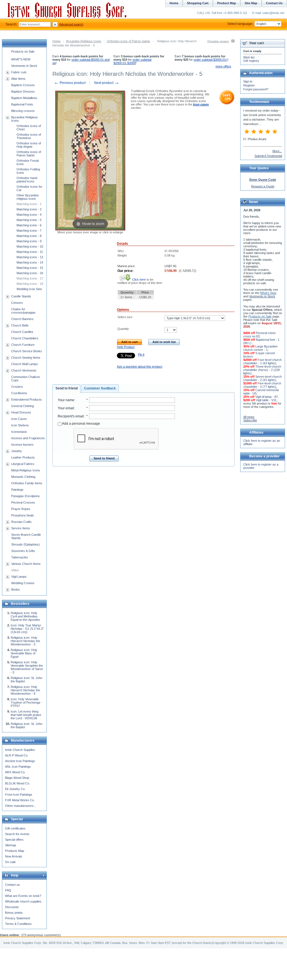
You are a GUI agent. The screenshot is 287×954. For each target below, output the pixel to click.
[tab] (66, 388)
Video (15, 570)
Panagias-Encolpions (25, 496)
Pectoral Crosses (23, 502)
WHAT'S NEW (20, 59)
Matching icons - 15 (30, 267)
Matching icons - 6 (29, 225)
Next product (106, 83)
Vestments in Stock (24, 65)
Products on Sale (22, 51)
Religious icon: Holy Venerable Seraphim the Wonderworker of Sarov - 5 (27, 667)
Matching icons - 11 (30, 251)
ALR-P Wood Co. (16, 755)
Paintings (17, 489)
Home (56, 41)
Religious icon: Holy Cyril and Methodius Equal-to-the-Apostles (25, 616)
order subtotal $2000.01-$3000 (132, 61)
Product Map (226, 3)
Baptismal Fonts (22, 104)
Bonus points (14, 912)
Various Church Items (26, 563)
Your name (66, 400)
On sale (10, 862)
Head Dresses (21, 412)
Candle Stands (21, 296)
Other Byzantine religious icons (28, 197)
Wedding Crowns (22, 583)
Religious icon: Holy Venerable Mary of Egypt (24, 653)
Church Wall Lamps (24, 364)
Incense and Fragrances (28, 438)
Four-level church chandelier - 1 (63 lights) (262, 361)
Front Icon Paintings (18, 794)
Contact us (12, 884)
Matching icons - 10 (30, 246)
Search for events (17, 834)
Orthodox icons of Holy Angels (29, 145)
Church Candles (22, 331)
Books (15, 589)
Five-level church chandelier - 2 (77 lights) (262, 385)
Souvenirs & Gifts (23, 551)
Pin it (141, 354)
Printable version (218, 41)
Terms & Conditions (18, 923)
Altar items (18, 78)
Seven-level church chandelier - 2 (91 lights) (262, 378)
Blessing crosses (23, 110)
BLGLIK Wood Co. (17, 783)
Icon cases (201, 104)
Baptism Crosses (23, 85)
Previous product (69, 83)
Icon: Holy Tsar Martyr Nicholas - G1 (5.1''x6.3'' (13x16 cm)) (27, 629)
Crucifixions (19, 393)
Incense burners (22, 444)
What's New (268, 293)
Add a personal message (80, 424)
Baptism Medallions (24, 98)
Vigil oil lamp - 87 (266, 396)
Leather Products (23, 457)
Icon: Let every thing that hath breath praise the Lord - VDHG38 (26, 715)
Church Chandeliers (24, 338)
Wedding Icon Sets (29, 289)
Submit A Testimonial (268, 156)
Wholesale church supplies (23, 901)
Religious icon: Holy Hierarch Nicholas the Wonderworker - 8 (25, 690)
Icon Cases (19, 418)
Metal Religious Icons (25, 470)
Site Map (251, 3)
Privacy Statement (17, 918)
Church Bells (20, 325)
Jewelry (16, 451)
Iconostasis (19, 431)
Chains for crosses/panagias (23, 310)
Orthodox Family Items (26, 483)
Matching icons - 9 (29, 241)
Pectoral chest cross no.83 (259, 334)
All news (248, 417)
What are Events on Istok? (23, 895)
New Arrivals (13, 856)
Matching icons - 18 (30, 283)
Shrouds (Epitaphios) (25, 544)
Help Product (126, 347)
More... (277, 151)
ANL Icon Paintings (18, 766)
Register (249, 85)
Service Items (20, 528)
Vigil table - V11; (266, 400)
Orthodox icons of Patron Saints (128, 41)
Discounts (12, 907)
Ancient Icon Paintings (20, 761)
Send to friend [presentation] (66, 388)
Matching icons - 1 (29, 204)
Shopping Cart (198, 3)
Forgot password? (255, 89)
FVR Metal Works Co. (20, 800)
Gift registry (251, 60)
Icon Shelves (20, 425)
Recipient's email (71, 416)
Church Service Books (26, 351)
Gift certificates (15, 828)
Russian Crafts (21, 521)
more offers (223, 66)
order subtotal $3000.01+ (211, 59)
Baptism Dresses (23, 91)
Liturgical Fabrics (22, 464)
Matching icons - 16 (30, 273)
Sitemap (10, 845)
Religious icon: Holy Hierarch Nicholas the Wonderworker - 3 (25, 641)
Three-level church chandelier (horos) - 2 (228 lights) (262, 370)
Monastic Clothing (23, 476)
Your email (66, 408)
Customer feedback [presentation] (100, 388)
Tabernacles (19, 557)
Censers (17, 302)
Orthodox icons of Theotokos (29, 136)
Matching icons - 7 (29, 230)
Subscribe (250, 420)
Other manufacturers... (20, 805)
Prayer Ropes (20, 509)
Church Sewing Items (25, 357)
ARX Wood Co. (15, 772)
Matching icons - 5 (29, 220)
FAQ (8, 890)
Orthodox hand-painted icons (27, 179)
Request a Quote (262, 186)
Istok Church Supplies (20, 749)
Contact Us (274, 3)
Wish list (248, 57)
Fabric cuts (19, 72)
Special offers (14, 839)
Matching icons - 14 (30, 262)
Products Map (14, 850)
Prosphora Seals (22, 515)
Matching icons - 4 (29, 214)
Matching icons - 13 (30, 257)
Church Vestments (23, 370)
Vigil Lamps (19, 576)
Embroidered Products (26, 399)
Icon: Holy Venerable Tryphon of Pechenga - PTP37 (26, 702)
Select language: (240, 24)
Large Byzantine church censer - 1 (260, 348)
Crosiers (17, 386)
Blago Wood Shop (17, 777)
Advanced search (71, 24)
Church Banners (22, 319)
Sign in (247, 81)
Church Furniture (22, 344)
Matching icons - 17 (30, 278)
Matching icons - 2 (29, 209)
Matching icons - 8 (29, 236)
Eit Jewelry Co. (15, 789)
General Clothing (22, 406)
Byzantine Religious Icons (83, 41)
